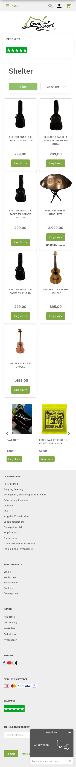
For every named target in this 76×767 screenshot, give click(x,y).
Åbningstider (11, 593)
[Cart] (68, 5)
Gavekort (13, 440)
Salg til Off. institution (16, 516)
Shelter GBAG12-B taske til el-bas (20, 291)
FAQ (6, 510)
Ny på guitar (11, 532)
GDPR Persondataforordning (20, 543)
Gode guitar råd (13, 527)
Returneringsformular (16, 500)
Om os (7, 571)
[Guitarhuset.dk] (38, 23)
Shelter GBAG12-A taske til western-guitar (56, 140)
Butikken (8, 588)
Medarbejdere (11, 582)
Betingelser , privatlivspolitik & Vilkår (25, 494)
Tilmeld (11, 753)
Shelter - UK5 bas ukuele (20, 365)
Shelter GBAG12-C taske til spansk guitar (20, 214)
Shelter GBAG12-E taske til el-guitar (20, 138)
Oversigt (8, 505)
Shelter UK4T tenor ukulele (55, 291)
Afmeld (26, 753)
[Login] (59, 5)
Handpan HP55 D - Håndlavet (55, 212)
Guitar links (10, 538)
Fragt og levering (13, 489)
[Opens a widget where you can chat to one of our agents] (52, 747)
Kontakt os (10, 577)
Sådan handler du (14, 521)
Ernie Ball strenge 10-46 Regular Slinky (53, 441)
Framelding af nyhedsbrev (18, 548)
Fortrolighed (11, 483)
